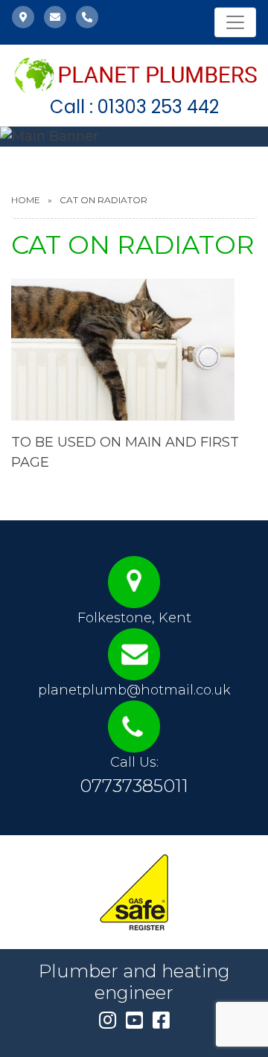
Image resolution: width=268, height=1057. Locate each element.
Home (25, 199)
